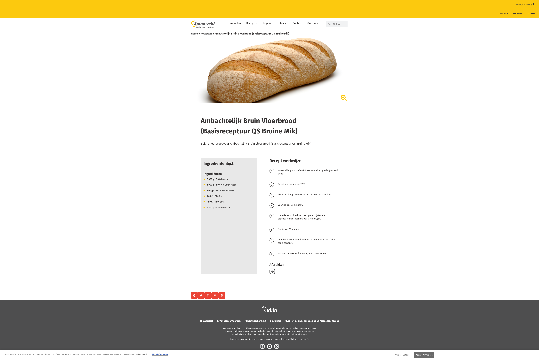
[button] (194, 295)
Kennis (283, 23)
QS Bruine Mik (226, 190)
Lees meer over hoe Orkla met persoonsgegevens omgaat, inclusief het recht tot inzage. (269, 339)
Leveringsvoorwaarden (229, 321)
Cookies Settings (402, 355)
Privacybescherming (255, 321)
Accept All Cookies (424, 355)
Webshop (504, 13)
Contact (297, 23)
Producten (235, 23)
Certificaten (518, 13)
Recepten (251, 23)
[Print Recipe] (272, 271)
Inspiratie (268, 23)
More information (160, 354)
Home (194, 33)
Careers (532, 13)
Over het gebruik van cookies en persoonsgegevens (312, 321)
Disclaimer (275, 321)
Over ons (312, 23)
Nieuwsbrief (206, 321)
